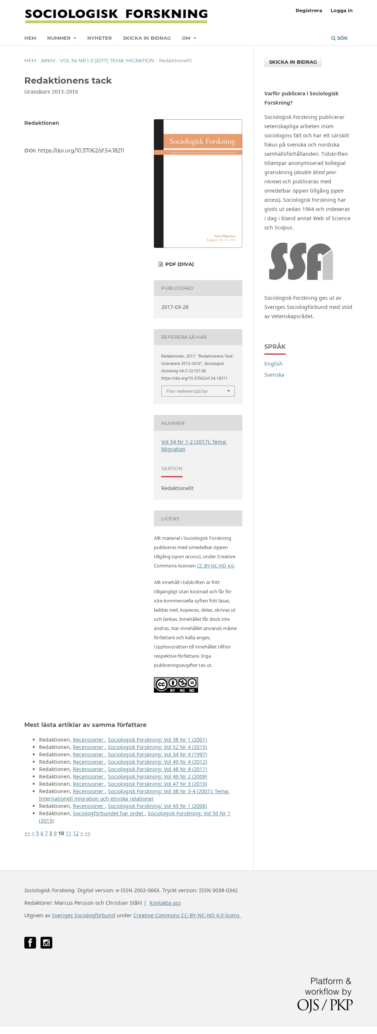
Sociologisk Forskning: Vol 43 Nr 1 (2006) (157, 805)
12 (76, 833)
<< (27, 833)
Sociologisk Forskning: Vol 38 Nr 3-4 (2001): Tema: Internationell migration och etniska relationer (134, 795)
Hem (30, 38)
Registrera (309, 10)
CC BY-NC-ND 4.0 (215, 565)
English (273, 363)
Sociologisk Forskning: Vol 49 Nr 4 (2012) (157, 761)
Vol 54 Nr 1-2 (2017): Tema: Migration (107, 60)
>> (88, 833)
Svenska (274, 374)
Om (187, 38)
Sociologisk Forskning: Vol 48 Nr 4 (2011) (157, 769)
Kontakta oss (165, 902)
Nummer (59, 38)
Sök (342, 38)
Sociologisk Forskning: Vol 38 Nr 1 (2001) (157, 739)
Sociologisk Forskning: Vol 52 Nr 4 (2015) (157, 746)
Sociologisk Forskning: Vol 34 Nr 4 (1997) (157, 754)
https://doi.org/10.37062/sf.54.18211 (81, 150)
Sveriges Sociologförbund (83, 915)
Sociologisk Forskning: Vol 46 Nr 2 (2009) (157, 776)
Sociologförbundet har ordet (109, 813)
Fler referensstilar (187, 391)
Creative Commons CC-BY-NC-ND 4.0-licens (187, 915)
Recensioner (89, 739)
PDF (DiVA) (179, 264)
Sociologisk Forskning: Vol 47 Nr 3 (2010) (157, 783)
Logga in (342, 10)
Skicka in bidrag (147, 38)
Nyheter (99, 38)
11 (68, 833)
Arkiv (48, 60)
